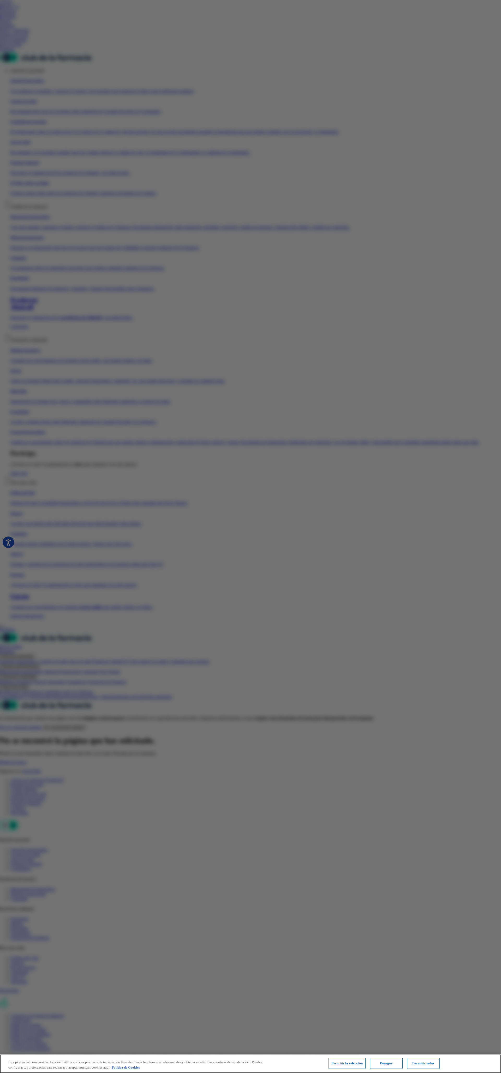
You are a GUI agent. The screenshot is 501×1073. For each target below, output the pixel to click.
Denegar (386, 1063)
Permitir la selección (347, 1063)
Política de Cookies (126, 1067)
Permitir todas (423, 1063)
